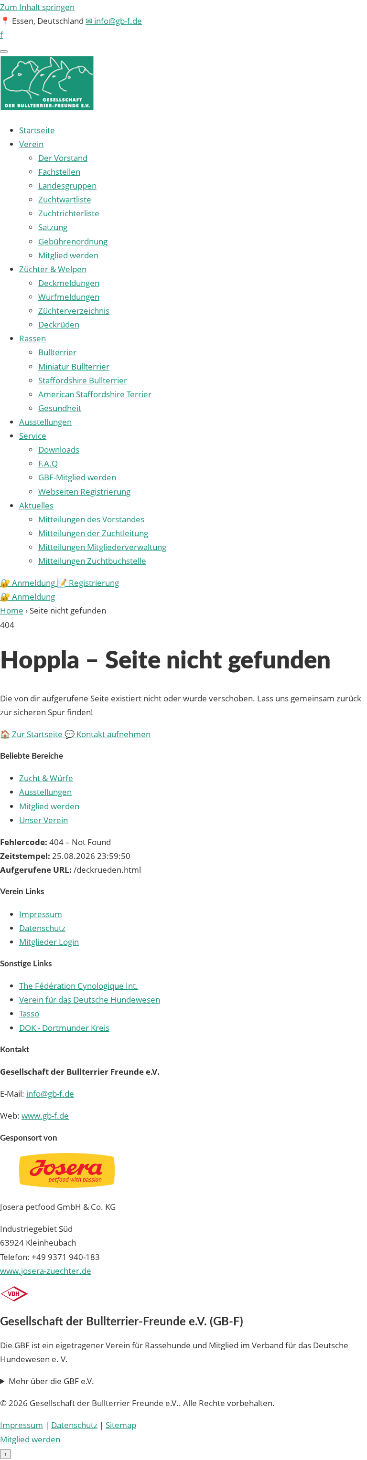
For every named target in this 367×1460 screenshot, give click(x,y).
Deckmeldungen (68, 282)
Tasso (29, 1013)
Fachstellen (59, 171)
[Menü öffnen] (4, 51)
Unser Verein (43, 820)
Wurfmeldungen (68, 296)
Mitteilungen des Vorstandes (91, 519)
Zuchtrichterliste (68, 213)
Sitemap (121, 1424)
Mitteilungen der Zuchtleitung (93, 533)
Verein (31, 143)
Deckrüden (58, 324)
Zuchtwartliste (64, 199)
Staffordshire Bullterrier (82, 380)
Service (32, 435)
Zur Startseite (32, 734)
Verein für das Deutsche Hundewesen (89, 999)
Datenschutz (42, 927)
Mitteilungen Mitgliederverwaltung (102, 546)
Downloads (58, 449)
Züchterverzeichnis (73, 310)
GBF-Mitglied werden (77, 477)
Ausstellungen (45, 421)
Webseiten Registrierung (84, 491)
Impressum (40, 914)
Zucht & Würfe (46, 777)
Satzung (52, 227)
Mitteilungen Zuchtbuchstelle (92, 560)
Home (11, 610)
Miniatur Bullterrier (73, 366)
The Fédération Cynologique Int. (78, 985)
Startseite (37, 130)
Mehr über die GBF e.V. (51, 1380)
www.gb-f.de (45, 1115)
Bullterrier (57, 352)
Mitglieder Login (49, 941)
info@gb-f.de (50, 1093)
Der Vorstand (62, 157)
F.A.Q (48, 463)
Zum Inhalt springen (37, 6)
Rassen (32, 338)
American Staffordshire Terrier (94, 394)
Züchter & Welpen (52, 269)
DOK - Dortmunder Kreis (64, 1027)
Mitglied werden (68, 255)
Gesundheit (59, 407)
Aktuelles (36, 505)
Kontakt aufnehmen (108, 734)
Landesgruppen (67, 185)
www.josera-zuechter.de (45, 1270)
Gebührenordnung (73, 241)
